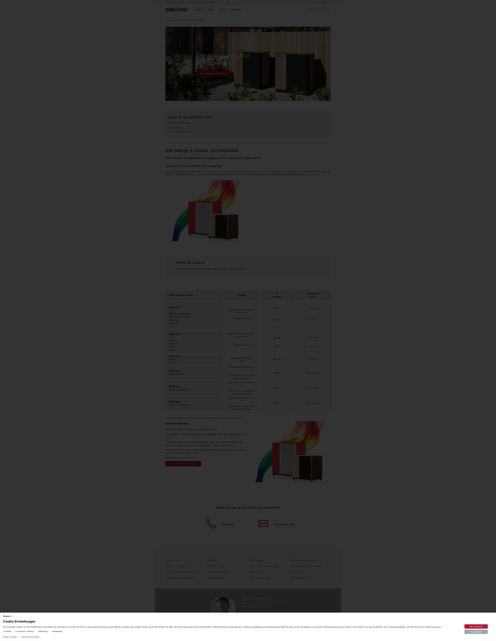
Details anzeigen (10, 637)
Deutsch (7, 616)
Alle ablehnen (476, 632)
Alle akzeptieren (476, 626)
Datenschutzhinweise (30, 637)
